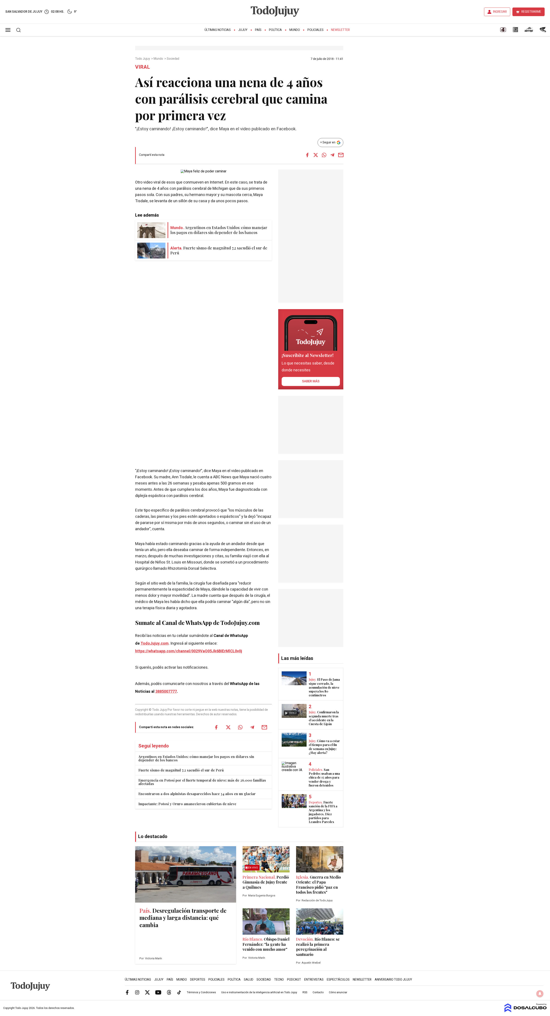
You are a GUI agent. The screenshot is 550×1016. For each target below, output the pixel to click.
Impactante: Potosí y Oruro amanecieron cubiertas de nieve (187, 804)
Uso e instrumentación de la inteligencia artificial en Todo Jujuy (259, 992)
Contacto (318, 992)
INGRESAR (500, 11)
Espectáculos (338, 979)
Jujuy (243, 30)
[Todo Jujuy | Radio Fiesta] (543, 31)
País (258, 30)
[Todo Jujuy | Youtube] (158, 992)
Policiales (315, 30)
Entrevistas (314, 979)
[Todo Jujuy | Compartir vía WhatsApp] (324, 155)
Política (275, 30)
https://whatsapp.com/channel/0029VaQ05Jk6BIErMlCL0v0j (188, 651)
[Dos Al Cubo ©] (525, 1011)
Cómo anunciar (338, 992)
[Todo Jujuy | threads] (169, 992)
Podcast (294, 979)
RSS (304, 992)
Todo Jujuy (143, 59)
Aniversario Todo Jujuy (393, 979)
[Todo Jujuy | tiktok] (179, 992)
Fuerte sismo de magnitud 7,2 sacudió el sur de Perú (181, 770)
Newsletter (340, 30)
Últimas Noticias (218, 30)
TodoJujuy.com (155, 643)
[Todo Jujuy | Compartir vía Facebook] (307, 155)
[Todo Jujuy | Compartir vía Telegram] (332, 155)
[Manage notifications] (539, 993)
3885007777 (166, 691)
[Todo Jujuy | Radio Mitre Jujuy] (528, 31)
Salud (248, 979)
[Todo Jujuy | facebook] (127, 992)
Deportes (197, 979)
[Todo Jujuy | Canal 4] (503, 31)
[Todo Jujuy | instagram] (137, 992)
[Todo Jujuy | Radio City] (515, 31)
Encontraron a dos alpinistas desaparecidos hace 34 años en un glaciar (197, 793)
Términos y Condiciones (201, 992)
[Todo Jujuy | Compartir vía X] (315, 155)
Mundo (294, 30)
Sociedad (173, 59)
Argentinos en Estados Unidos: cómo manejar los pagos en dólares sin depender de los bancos (196, 758)
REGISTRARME (531, 11)
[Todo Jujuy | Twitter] (147, 992)
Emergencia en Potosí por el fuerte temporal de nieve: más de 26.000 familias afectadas (202, 782)
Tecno (279, 979)
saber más (310, 381)
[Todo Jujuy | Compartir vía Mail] (340, 155)
